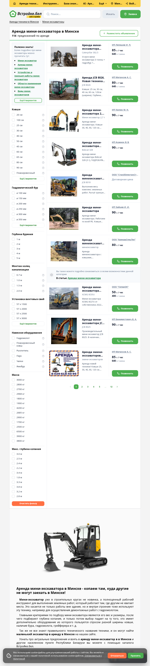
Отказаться (117, 655)
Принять (136, 655)
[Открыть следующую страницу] (117, 386)
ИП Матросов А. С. (121, 77)
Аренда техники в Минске (24, 21)
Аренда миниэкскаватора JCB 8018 (93, 176)
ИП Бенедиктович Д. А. (124, 319)
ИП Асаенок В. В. (120, 142)
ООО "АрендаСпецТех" (124, 239)
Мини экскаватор (27, 60)
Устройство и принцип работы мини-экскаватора (27, 76)
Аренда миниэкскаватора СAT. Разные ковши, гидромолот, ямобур (93, 241)
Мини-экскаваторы (53, 21)
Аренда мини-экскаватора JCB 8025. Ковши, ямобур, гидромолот (93, 321)
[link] (130, 14)
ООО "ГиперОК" (120, 286)
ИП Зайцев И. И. (120, 207)
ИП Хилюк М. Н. (120, 109)
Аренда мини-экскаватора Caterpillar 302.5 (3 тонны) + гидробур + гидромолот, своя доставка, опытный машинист (92, 47)
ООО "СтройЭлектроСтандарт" (125, 174)
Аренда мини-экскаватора (92, 209)
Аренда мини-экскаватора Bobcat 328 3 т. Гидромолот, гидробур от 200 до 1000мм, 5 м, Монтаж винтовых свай (93, 144)
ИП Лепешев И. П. (121, 44)
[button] (119, 33)
